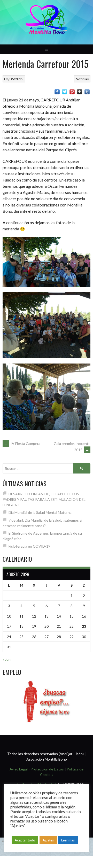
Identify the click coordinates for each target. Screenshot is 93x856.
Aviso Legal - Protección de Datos (37, 769)
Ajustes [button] (48, 840)
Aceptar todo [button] (25, 840)
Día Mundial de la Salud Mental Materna (40, 512)
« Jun (7, 659)
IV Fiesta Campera (22, 443)
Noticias (82, 79)
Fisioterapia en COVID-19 (29, 546)
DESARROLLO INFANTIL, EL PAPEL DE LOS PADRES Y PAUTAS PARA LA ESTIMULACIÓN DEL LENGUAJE (44, 499)
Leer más (68, 840)
